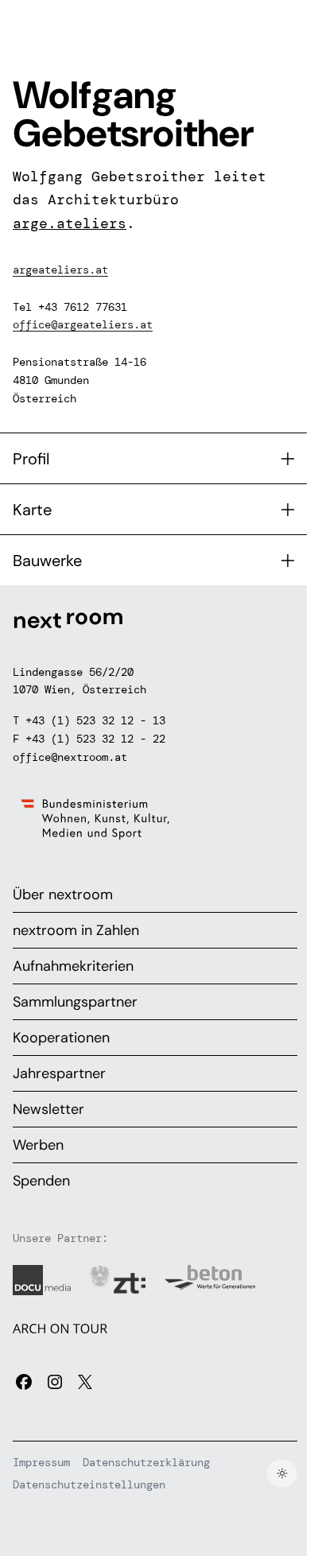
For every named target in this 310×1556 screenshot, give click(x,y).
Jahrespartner (59, 1073)
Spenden (41, 1180)
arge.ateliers (69, 223)
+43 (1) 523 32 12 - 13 (95, 720)
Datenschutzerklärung (146, 1462)
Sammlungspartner (75, 1001)
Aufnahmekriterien (73, 966)
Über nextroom (63, 894)
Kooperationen (61, 1037)
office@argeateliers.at (83, 324)
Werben (38, 1144)
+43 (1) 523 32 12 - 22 (95, 738)
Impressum (41, 1462)
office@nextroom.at (70, 757)
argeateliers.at (60, 269)
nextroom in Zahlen (76, 930)
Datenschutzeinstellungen (89, 1484)
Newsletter (48, 1109)
